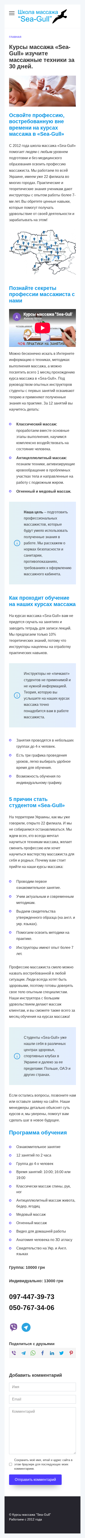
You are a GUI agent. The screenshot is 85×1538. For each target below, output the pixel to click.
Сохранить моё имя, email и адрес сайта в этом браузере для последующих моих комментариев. (43, 1464)
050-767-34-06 (31, 1307)
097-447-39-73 (31, 1296)
